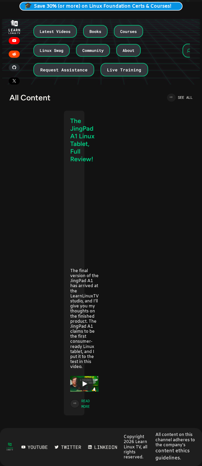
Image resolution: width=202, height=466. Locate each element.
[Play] (84, 383)
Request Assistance (64, 69)
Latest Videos (55, 31)
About (128, 50)
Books (95, 31)
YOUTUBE (38, 447)
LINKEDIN (105, 447)
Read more (90, 403)
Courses (128, 31)
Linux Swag (51, 50)
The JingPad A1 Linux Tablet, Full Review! (82, 140)
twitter (71, 447)
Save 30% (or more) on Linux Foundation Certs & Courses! (102, 6)
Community (93, 50)
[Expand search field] (189, 50)
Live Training (124, 69)
